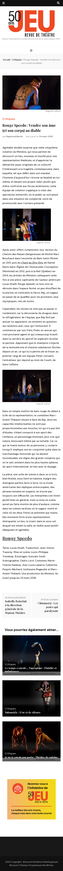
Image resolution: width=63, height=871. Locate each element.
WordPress (47, 865)
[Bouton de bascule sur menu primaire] (31, 50)
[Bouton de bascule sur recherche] (58, 3)
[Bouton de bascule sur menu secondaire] (3, 3)
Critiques (8, 119)
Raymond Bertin (14, 136)
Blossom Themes (18, 865)
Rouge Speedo (17, 538)
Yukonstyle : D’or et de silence (23, 712)
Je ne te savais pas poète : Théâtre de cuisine (31, 757)
